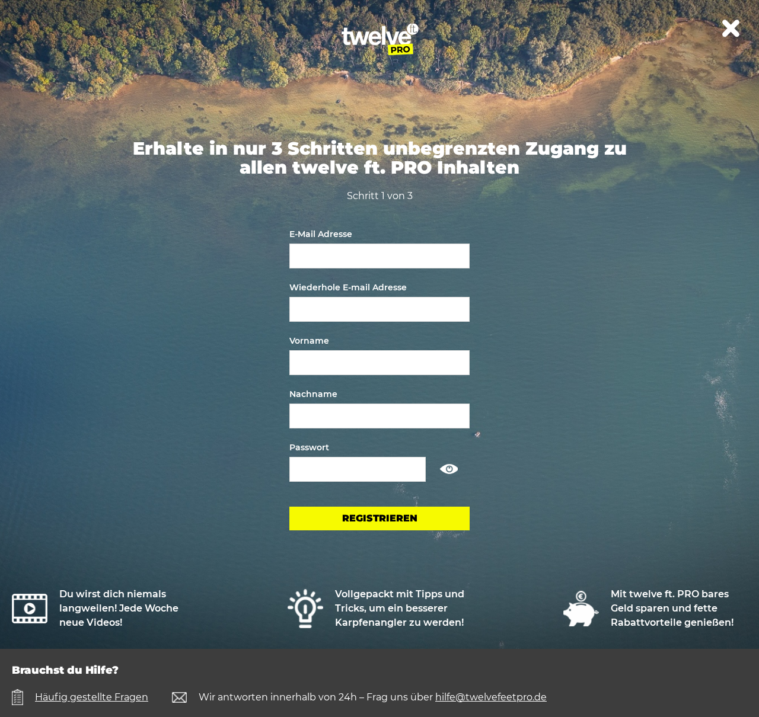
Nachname (313, 394)
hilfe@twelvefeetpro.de (491, 697)
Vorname (309, 340)
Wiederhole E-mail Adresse (348, 287)
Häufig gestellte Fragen (91, 697)
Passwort (309, 447)
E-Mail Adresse (320, 234)
